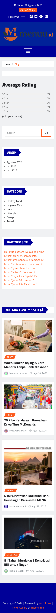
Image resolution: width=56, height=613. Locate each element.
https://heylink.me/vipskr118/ (20, 276)
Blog (17, 64)
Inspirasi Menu (15, 205)
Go (46, 132)
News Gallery (19, 607)
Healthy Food (14, 201)
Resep (10, 217)
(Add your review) (12, 116)
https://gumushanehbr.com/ (20, 268)
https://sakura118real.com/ (19, 272)
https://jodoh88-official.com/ (20, 284)
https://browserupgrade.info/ (20, 256)
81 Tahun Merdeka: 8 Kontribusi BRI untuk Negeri (27, 562)
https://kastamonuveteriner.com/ (23, 264)
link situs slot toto (14, 251)
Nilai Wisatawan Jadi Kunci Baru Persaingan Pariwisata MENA (27, 498)
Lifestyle (11, 213)
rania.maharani (17, 506)
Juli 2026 (11, 166)
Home (8, 64)
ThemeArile (37, 607)
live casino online (34, 251)
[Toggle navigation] (28, 51)
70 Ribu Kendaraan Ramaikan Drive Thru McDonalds (25, 422)
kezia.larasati (16, 570)
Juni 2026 (12, 170)
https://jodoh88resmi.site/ (19, 280)
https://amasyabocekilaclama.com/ (24, 260)
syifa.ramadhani (18, 430)
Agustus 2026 (14, 162)
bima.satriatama (18, 373)
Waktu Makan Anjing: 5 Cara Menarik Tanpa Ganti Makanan (26, 365)
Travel (10, 221)
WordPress (45, 603)
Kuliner (11, 209)
